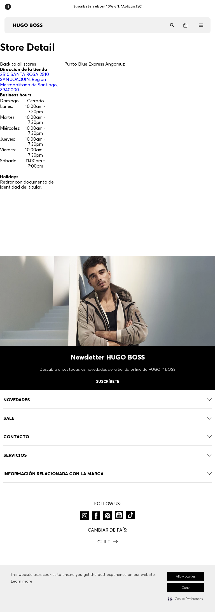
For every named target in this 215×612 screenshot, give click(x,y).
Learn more (21, 581)
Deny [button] (186, 587)
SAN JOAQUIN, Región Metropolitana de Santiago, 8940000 (29, 81)
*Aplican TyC (131, 6)
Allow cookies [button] (185, 576)
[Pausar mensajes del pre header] (9, 5)
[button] (185, 598)
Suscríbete (107, 381)
